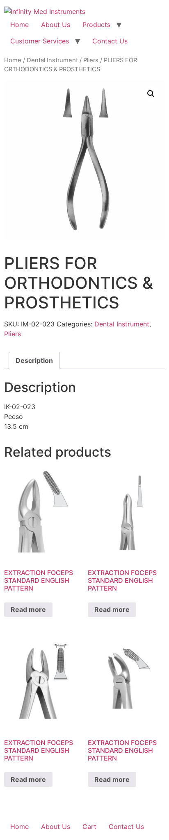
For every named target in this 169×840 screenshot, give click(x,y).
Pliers (90, 60)
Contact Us (110, 41)
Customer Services (39, 41)
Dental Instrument (52, 60)
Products (96, 24)
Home (19, 24)
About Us (55, 24)
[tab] (34, 360)
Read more (28, 609)
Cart (89, 826)
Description (34, 360)
